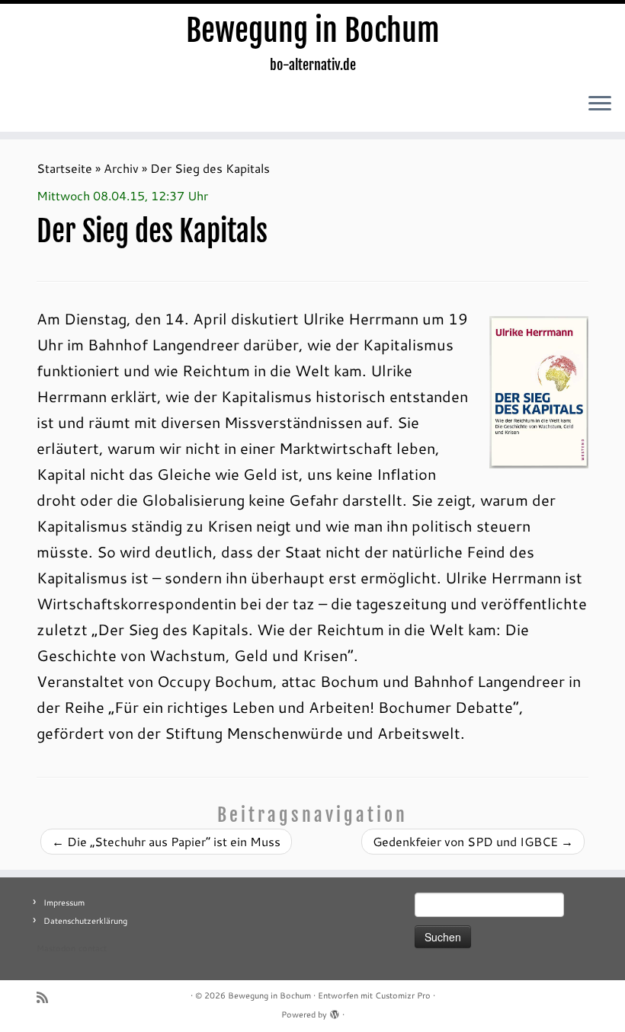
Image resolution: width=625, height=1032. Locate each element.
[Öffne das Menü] (599, 104)
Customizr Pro (403, 995)
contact (93, 948)
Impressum (64, 902)
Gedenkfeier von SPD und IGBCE (473, 841)
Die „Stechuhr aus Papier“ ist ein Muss (166, 841)
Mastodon (56, 948)
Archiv (121, 168)
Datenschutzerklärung (85, 921)
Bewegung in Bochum (313, 30)
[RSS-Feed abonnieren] (47, 997)
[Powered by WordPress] (334, 1011)
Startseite (64, 168)
